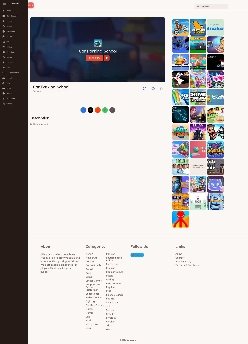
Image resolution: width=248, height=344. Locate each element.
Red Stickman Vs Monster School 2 (180, 224)
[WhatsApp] (105, 110)
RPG (108, 291)
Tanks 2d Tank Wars (198, 50)
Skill (108, 306)
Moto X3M (180, 33)
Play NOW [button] (94, 58)
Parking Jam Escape (180, 155)
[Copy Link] (112, 110)
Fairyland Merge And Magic (198, 85)
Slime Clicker (215, 190)
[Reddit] (98, 110)
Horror (89, 312)
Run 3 (180, 51)
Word (109, 329)
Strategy (111, 317)
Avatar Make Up (180, 190)
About (178, 253)
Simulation (112, 302)
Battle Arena (215, 51)
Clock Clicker (180, 121)
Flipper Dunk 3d (198, 156)
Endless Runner (94, 297)
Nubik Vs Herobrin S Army (198, 67)
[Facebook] (83, 110)
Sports (110, 310)
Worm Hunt (180, 68)
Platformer (112, 264)
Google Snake (215, 33)
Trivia (109, 325)
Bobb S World (180, 208)
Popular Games (114, 271)
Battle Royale (93, 265)
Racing (110, 279)
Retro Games (113, 283)
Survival (110, 321)
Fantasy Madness (180, 86)
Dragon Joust (215, 156)
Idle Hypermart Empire (215, 207)
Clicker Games (94, 280)
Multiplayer (92, 324)
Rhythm (110, 287)
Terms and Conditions (187, 265)
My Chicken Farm (215, 121)
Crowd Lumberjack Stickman (198, 102)
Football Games (95, 305)
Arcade (90, 261)
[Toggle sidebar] (4, 4)
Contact (180, 257)
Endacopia (215, 68)
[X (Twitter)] (90, 110)
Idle (88, 316)
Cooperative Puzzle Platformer (93, 287)
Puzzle (109, 275)
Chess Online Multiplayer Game (198, 137)
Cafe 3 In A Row (198, 208)
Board (89, 269)
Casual (89, 276)
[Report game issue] (161, 88)
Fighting (90, 301)
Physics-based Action (114, 259)
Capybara (198, 33)
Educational (92, 293)
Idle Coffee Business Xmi (198, 167)
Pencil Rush (180, 103)
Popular (110, 268)
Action (89, 253)
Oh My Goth (198, 121)
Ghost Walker (215, 103)
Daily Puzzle (180, 138)
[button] (153, 88)
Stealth (110, 314)
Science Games (114, 294)
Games (90, 308)
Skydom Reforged (215, 86)
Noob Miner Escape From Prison (215, 171)
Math (88, 320)
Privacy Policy (183, 261)
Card (88, 273)
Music (89, 328)
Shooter (110, 298)
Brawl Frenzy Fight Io (198, 189)
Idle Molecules (180, 173)
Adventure (91, 257)
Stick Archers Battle (215, 137)
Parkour (110, 253)
